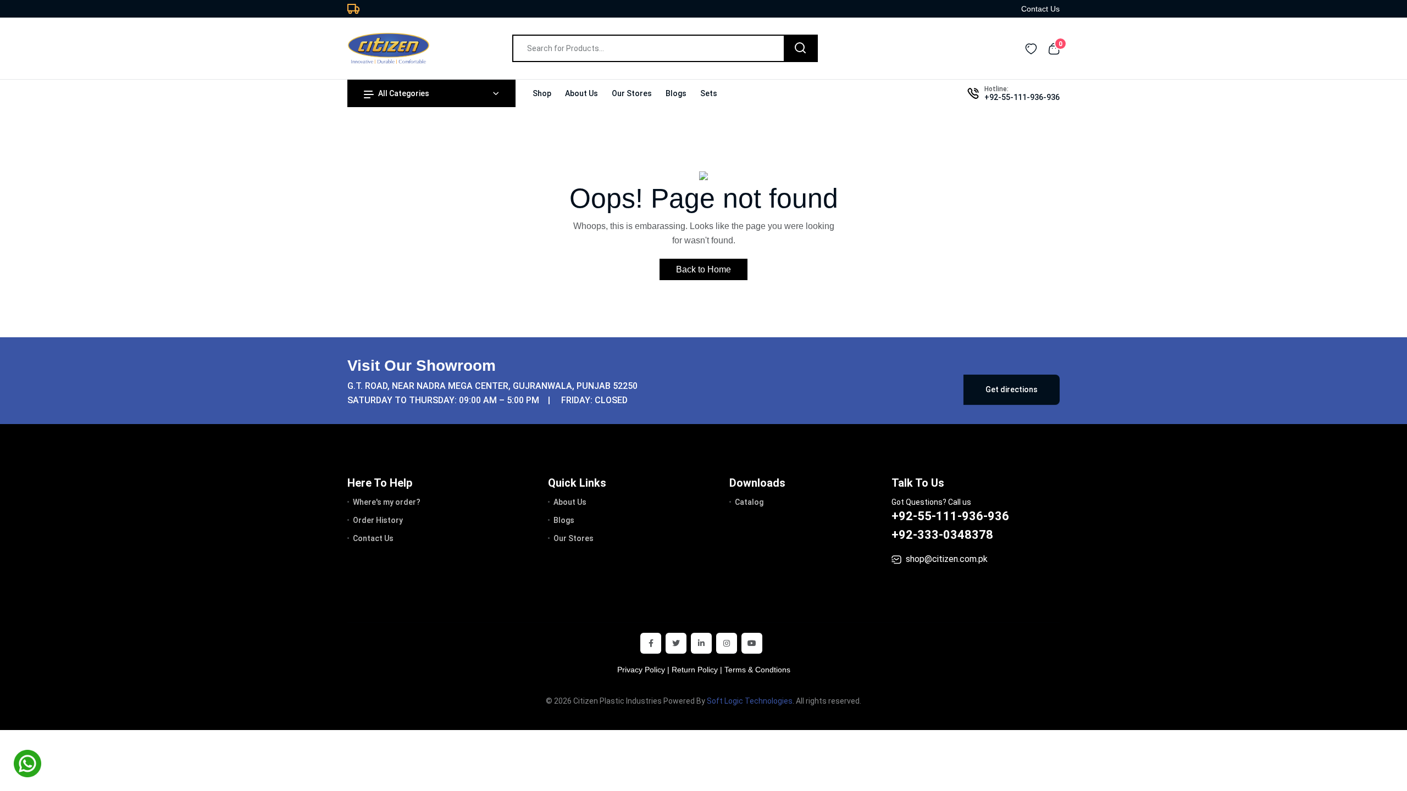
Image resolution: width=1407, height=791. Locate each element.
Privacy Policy (641, 669)
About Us (581, 93)
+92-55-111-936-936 (1022, 97)
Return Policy (695, 669)
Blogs (676, 93)
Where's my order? (386, 502)
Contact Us (1040, 8)
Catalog (749, 502)
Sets (708, 93)
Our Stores (632, 93)
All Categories (403, 93)
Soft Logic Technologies (750, 701)
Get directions (1011, 389)
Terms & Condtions (757, 669)
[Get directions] (778, 383)
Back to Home (703, 269)
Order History (378, 520)
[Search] (800, 48)
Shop (542, 93)
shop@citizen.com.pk (947, 559)
